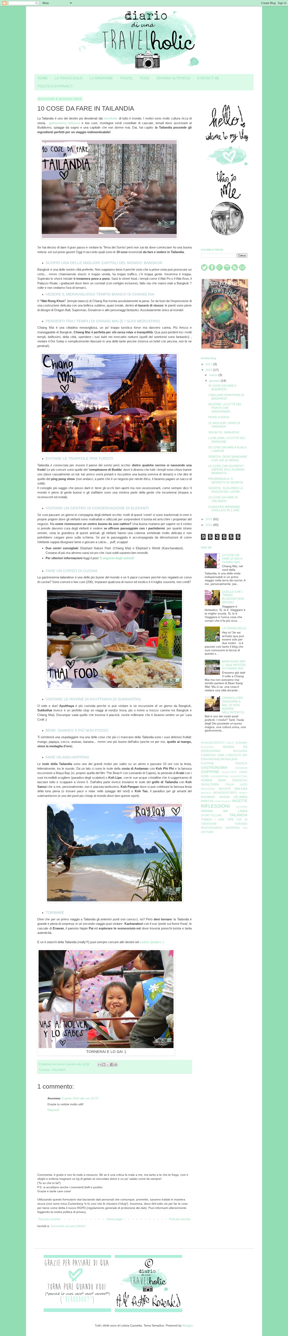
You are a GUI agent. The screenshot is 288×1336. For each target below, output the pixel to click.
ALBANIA (241, 742)
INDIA (222, 780)
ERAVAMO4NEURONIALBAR (219, 759)
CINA (220, 755)
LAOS (243, 784)
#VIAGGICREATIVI (213, 742)
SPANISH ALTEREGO (173, 78)
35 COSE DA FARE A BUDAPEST (222, 387)
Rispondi (53, 1110)
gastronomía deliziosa (64, 123)
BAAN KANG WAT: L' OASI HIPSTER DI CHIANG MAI (234, 665)
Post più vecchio (180, 1219)
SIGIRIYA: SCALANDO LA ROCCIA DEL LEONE (225, 489)
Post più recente (49, 1219)
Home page (114, 1219)
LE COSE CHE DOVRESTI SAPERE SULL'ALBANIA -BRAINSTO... (227, 469)
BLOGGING (207, 747)
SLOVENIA (241, 807)
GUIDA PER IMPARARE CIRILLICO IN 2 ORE (224, 508)
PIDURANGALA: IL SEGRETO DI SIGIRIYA (225, 480)
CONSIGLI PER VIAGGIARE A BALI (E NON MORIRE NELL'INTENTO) (233, 705)
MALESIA (241, 788)
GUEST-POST (229, 772)
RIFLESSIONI (215, 806)
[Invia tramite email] (100, 1064)
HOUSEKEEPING (219, 776)
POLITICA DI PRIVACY (55, 86)
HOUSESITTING (238, 776)
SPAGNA (207, 811)
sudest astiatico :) (152, 942)
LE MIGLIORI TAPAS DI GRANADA (224, 424)
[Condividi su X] (108, 1064)
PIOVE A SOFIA (218, 417)
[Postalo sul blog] (104, 1064)
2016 (209, 370)
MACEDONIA (208, 789)
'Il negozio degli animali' (117, 558)
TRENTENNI (209, 823)
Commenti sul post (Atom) (68, 1226)
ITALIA (229, 784)
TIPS (230, 819)
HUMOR (206, 780)
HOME (43, 78)
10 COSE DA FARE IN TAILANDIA (223, 499)
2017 (209, 364)
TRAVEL (126, 78)
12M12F (230, 743)
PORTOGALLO (223, 801)
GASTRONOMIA (214, 768)
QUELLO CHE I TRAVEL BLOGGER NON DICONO (233, 597)
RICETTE (239, 801)
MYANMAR (208, 797)
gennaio (215, 380)
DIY (244, 755)
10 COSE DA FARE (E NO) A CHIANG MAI (232, 558)
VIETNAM (207, 832)
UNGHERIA (232, 827)
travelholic (111, 118)
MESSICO (206, 793)
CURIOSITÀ (233, 755)
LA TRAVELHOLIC (69, 78)
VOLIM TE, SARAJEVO (223, 432)
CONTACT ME (208, 78)
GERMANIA (241, 768)
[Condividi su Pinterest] (116, 1064)
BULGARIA (240, 751)
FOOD (145, 78)
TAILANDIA (59, 1070)
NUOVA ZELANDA (233, 797)
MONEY (243, 793)
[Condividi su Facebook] (112, 1064)
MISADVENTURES (225, 792)
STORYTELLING (211, 815)
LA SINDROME (101, 78)
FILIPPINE (207, 763)
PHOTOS (207, 801)
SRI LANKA (235, 811)
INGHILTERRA (210, 784)
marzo (213, 375)
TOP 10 (241, 819)
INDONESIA (239, 780)
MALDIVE (225, 788)
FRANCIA (241, 763)
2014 (209, 524)
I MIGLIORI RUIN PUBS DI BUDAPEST (226, 396)
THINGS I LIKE (212, 819)
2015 (209, 519)
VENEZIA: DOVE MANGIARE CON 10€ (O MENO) (227, 458)
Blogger (187, 1325)
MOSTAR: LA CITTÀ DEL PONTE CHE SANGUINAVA (225, 408)
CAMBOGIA (208, 755)
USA (245, 828)
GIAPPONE (210, 772)
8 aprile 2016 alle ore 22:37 (80, 1098)
